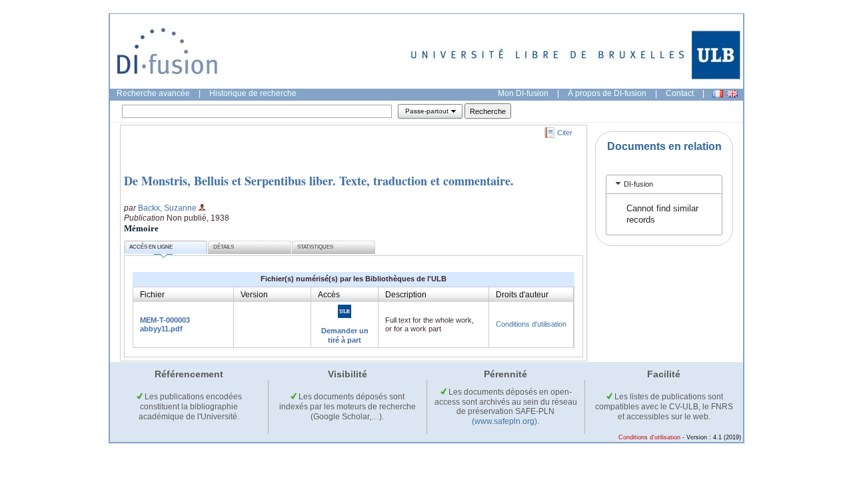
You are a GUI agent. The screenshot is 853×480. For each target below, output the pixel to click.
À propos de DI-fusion (607, 93)
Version (254, 294)
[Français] (717, 94)
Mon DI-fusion (523, 93)
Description (405, 294)
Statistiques (315, 247)
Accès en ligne (151, 247)
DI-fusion (638, 184)
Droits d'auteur (522, 294)
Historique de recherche (253, 93)
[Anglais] (732, 94)
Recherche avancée (153, 93)
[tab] (664, 184)
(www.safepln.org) (504, 421)
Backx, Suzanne (167, 208)
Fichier (152, 294)
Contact (680, 93)
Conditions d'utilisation (531, 324)
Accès (329, 294)
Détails (223, 247)
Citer (564, 133)
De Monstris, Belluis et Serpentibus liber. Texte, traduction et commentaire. (319, 180)
